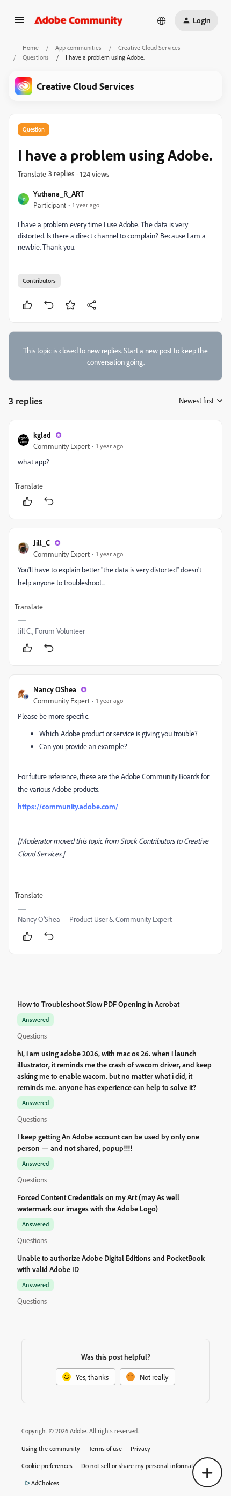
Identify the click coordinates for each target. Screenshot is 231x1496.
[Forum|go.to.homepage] (78, 20)
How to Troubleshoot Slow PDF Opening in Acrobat (98, 1003)
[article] (115, 469)
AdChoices (45, 1483)
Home (31, 47)
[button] (19, 23)
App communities (78, 47)
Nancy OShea (54, 689)
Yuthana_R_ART (58, 193)
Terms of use (105, 1448)
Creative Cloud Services (149, 47)
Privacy (140, 1448)
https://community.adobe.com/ (68, 806)
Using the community (50, 1448)
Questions (36, 57)
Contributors (39, 281)
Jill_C (41, 542)
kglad (42, 434)
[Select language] (161, 20)
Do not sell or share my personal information (141, 1466)
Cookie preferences (47, 1466)
